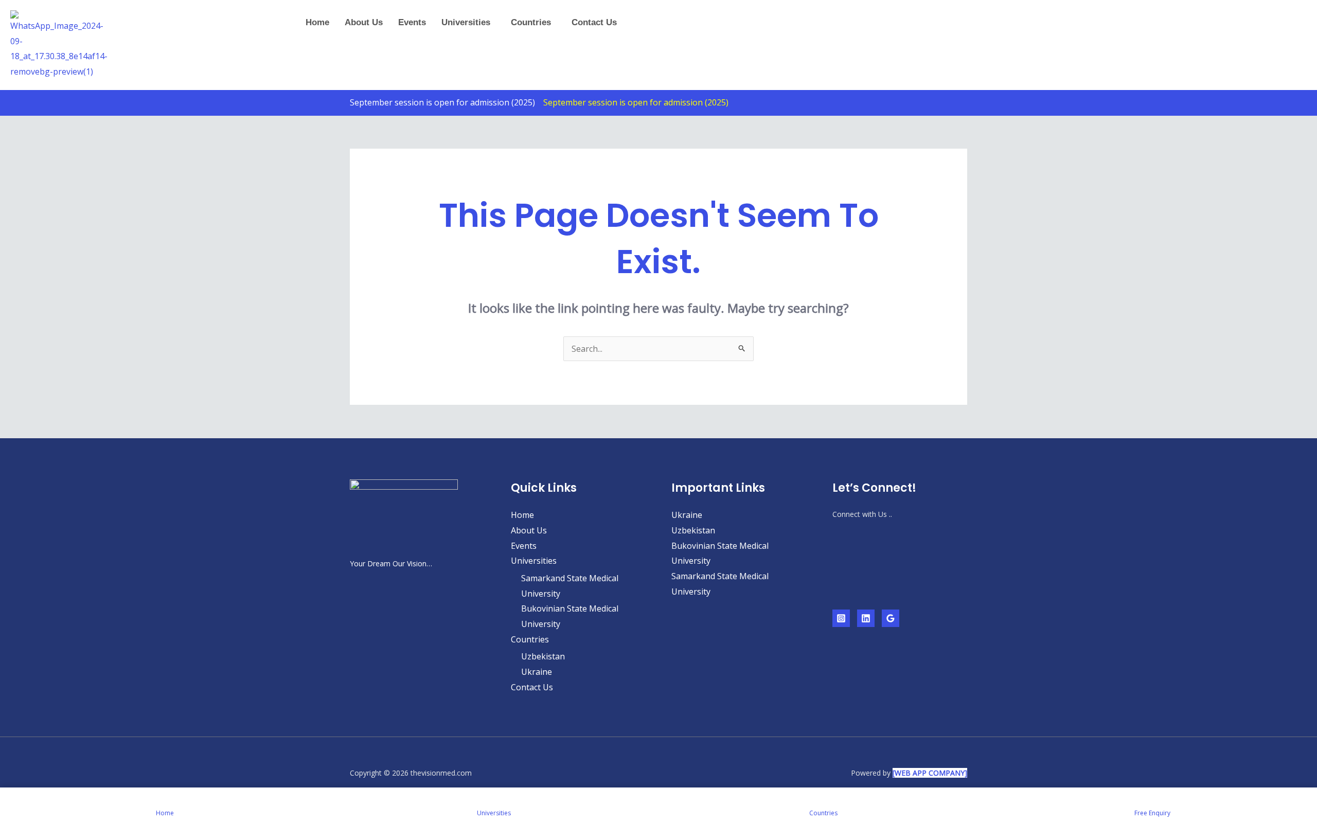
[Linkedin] (866, 618)
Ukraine (536, 671)
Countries (531, 22)
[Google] (890, 618)
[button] (468, 22)
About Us (364, 22)
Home (317, 22)
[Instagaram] (841, 618)
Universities (465, 22)
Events (412, 22)
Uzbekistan (543, 656)
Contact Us (594, 22)
